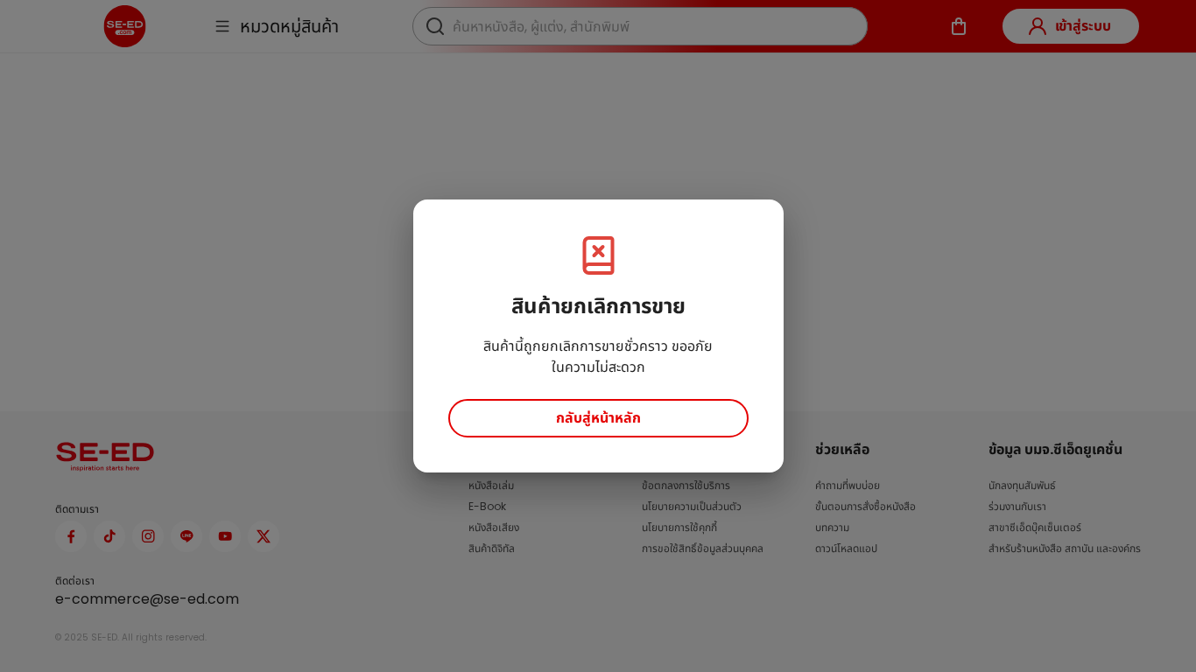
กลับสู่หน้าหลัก (598, 418)
